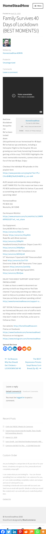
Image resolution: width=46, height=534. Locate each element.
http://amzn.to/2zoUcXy (20, 266)
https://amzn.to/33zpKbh (20, 235)
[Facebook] (5, 348)
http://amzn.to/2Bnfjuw (13, 273)
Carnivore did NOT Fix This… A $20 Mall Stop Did (23, 445)
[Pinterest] (19, 348)
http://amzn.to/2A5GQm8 (14, 254)
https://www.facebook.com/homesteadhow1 (21, 332)
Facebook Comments (30, 391)
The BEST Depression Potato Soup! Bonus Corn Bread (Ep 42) (33, 364)
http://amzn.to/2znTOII (18, 260)
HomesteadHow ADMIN (13, 53)
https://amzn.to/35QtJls (13, 232)
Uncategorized (9, 62)
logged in (20, 397)
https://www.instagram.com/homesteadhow (21, 338)
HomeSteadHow (16, 5)
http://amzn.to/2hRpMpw (14, 247)
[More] (29, 348)
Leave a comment (10, 72)
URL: (22, 126)
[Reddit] (24, 348)
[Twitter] (10, 348)
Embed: (21, 131)
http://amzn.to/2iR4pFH (13, 241)
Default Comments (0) (13, 391)
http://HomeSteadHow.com (25, 326)
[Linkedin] (15, 348)
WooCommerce (29, 520)
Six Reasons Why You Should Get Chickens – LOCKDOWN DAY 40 (13, 364)
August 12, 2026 (11, 437)
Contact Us (7, 499)
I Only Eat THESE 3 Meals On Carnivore (19, 426)
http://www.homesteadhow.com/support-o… (22, 301)
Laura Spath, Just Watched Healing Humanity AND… (24, 441)
